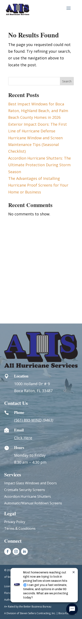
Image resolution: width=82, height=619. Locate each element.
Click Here (23, 437)
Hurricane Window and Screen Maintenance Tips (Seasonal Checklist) (35, 144)
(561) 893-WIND (28, 420)
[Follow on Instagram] (16, 551)
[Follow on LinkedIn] (24, 551)
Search (66, 81)
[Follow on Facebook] (7, 551)
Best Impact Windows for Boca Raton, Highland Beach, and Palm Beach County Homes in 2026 (38, 110)
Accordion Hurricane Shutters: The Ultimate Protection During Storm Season (39, 165)
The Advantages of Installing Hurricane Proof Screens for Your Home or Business (38, 185)
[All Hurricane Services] (17, 9)
